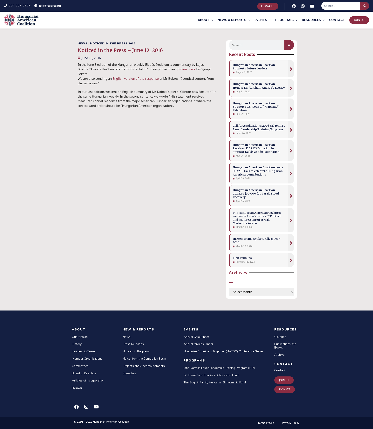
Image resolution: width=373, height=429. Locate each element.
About (203, 20)
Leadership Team (83, 351)
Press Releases (133, 344)
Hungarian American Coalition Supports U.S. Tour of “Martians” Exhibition (256, 106)
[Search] (364, 6)
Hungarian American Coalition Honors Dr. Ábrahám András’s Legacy (259, 85)
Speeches (129, 373)
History (77, 344)
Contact (337, 20)
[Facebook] (293, 6)
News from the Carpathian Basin (144, 358)
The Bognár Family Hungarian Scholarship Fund (215, 382)
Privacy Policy (290, 423)
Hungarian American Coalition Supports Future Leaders (254, 66)
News (127, 337)
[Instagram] (302, 6)
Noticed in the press (136, 351)
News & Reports (232, 20)
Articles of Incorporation (88, 380)
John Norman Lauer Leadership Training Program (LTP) (219, 368)
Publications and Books (285, 346)
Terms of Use (265, 423)
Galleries (280, 337)
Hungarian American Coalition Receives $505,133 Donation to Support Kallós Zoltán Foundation (256, 148)
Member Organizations (87, 358)
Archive (279, 355)
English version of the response (135, 78)
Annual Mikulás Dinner (198, 344)
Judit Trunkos (242, 258)
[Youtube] (312, 6)
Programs (284, 20)
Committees (80, 366)
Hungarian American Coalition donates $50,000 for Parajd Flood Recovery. (256, 193)
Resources (311, 20)
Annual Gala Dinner (196, 337)
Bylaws (77, 388)
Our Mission (80, 337)
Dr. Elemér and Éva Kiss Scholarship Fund (211, 375)
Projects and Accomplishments (144, 366)
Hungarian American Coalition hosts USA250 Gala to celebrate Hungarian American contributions (258, 171)
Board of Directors (84, 373)
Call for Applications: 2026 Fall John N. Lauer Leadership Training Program (259, 127)
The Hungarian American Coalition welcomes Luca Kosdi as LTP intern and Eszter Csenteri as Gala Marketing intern (257, 218)
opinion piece (185, 69)
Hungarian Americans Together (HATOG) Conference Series (224, 351)
